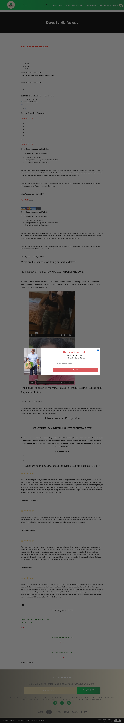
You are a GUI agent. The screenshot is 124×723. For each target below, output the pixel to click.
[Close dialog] (98, 350)
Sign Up (76, 370)
